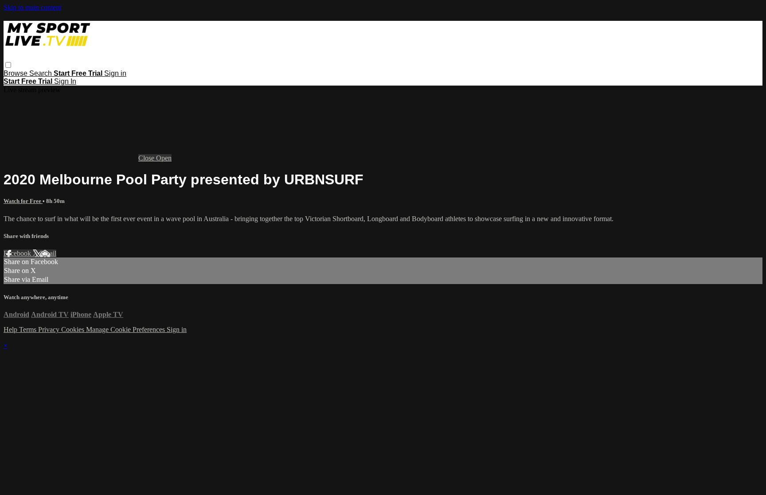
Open (164, 158)
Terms (28, 329)
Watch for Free (23, 201)
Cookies (73, 329)
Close (147, 158)
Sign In (65, 81)
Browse (16, 73)
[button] (8, 65)
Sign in (115, 73)
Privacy (49, 329)
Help (11, 329)
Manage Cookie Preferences (126, 329)
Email (48, 253)
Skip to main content (32, 7)
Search (41, 73)
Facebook (18, 253)
